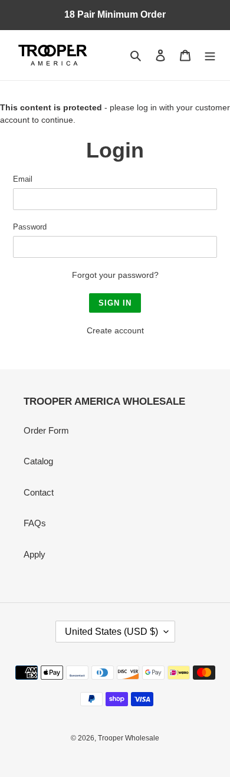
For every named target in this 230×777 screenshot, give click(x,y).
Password (30, 226)
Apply (34, 554)
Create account (115, 330)
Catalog (38, 461)
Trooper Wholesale (128, 738)
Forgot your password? (115, 275)
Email (22, 179)
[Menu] (210, 55)
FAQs (35, 523)
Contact (39, 492)
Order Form (46, 430)
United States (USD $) (111, 632)
